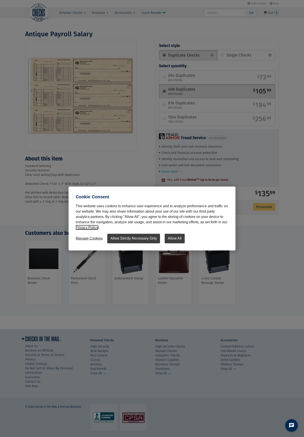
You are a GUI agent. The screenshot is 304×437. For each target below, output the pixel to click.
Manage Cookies (89, 238)
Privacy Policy (87, 227)
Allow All (175, 238)
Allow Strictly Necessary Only (133, 238)
